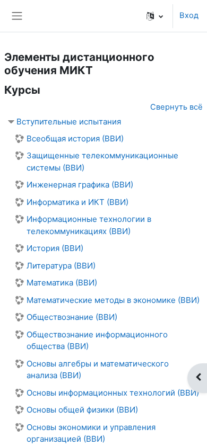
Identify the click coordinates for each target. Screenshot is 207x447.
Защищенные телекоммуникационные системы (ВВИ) (102, 161)
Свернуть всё (176, 107)
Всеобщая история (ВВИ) (75, 138)
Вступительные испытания (68, 122)
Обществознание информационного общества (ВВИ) (97, 340)
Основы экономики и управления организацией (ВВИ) (91, 433)
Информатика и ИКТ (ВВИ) (77, 202)
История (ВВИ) (55, 248)
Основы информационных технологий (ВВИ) (113, 393)
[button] (154, 16)
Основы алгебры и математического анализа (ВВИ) (98, 370)
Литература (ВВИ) (61, 266)
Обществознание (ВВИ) (72, 317)
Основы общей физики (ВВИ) (82, 410)
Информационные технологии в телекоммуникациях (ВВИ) (89, 225)
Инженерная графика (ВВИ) (80, 185)
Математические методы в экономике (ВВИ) (113, 300)
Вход (189, 15)
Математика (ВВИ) (62, 283)
